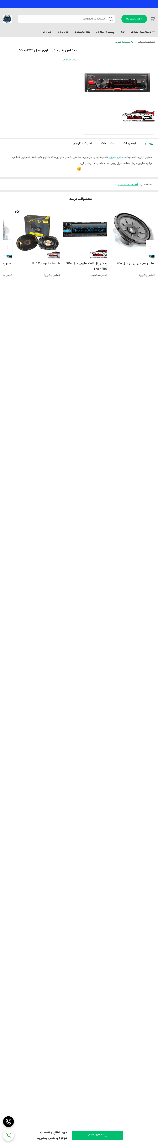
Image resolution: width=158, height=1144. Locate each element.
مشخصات (107, 143)
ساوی (67, 59)
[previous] (150, 247)
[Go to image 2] (117, 130)
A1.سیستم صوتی (124, 42)
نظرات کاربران (82, 143)
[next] (7, 247)
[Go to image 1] (121, 130)
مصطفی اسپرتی (146, 42)
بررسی (149, 143)
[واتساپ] (8, 1135)
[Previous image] (87, 91)
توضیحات (129, 143)
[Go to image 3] (114, 130)
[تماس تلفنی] (8, 1121)
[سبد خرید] (152, 19)
